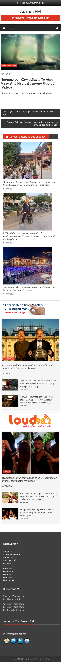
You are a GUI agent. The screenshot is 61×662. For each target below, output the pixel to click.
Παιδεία (7, 574)
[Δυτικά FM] (4, 27)
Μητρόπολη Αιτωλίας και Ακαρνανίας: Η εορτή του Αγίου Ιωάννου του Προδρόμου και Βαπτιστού (29, 183)
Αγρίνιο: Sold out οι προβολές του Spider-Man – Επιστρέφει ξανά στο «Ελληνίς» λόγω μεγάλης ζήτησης (38, 383)
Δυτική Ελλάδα (10, 560)
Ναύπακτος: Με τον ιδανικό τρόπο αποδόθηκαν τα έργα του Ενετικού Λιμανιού (29, 289)
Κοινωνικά (8, 568)
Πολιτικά (7, 577)
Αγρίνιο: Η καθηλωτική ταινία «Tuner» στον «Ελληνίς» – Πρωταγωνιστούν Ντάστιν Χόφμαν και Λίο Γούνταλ (37, 400)
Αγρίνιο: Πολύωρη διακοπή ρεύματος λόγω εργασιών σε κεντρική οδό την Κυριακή (32, 123)
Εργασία (7, 563)
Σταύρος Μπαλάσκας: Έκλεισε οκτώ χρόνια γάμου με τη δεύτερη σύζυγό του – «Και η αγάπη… (39, 512)
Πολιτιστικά (9, 359)
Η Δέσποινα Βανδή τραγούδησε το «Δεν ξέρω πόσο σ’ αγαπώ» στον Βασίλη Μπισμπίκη (29, 479)
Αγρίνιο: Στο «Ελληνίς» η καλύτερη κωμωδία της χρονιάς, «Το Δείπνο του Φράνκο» (27, 366)
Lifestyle (7, 472)
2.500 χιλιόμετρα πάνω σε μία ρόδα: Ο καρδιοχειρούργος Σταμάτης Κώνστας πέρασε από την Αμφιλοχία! (29, 236)
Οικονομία (8, 571)
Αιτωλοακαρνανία (9, 66)
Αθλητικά (7, 551)
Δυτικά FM (30, 11)
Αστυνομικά (8, 557)
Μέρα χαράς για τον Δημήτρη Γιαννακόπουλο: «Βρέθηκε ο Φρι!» (29, 112)
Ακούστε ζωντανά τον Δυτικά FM (32, 17)
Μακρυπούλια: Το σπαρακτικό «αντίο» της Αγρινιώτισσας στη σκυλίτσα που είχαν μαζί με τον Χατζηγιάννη (39, 496)
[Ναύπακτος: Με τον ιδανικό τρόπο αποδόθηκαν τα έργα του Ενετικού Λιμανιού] (27, 266)
